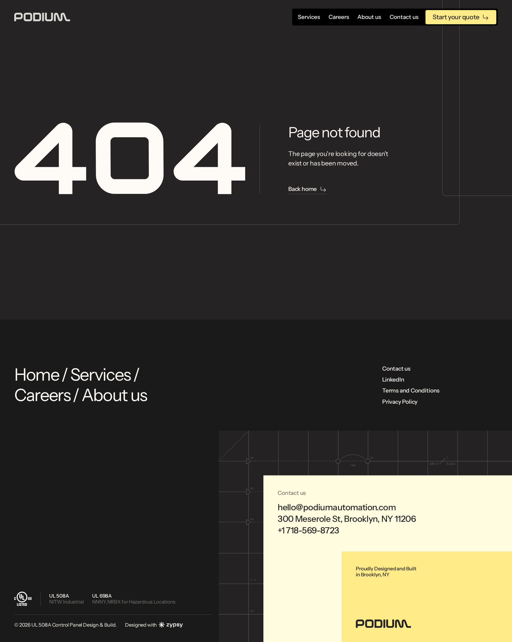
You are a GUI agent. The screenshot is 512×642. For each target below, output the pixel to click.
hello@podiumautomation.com (337, 507)
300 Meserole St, (347, 519)
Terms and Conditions (410, 390)
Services (100, 374)
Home (36, 374)
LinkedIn (393, 379)
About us (114, 395)
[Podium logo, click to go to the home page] (383, 624)
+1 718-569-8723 (308, 530)
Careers (42, 395)
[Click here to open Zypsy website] (171, 625)
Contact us (396, 368)
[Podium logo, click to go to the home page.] (42, 17)
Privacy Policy (399, 401)
